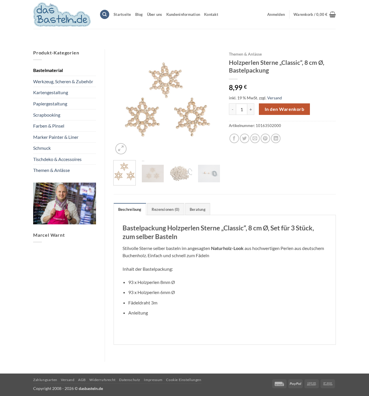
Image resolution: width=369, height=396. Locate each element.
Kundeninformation (183, 14)
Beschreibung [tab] (130, 209)
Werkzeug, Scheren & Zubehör (63, 81)
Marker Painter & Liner (55, 137)
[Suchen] (104, 14)
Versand (274, 97)
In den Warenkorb (284, 109)
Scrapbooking (46, 115)
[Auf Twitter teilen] (244, 138)
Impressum (153, 380)
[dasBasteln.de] (62, 14)
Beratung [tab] (198, 209)
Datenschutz (129, 380)
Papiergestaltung (50, 103)
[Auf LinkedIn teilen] (275, 138)
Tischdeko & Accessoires (57, 159)
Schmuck (42, 148)
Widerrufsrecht (102, 380)
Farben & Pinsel (48, 125)
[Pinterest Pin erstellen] (265, 138)
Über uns (154, 14)
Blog (139, 14)
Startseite (122, 14)
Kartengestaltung (50, 92)
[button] (314, 14)
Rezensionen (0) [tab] (166, 209)
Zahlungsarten (45, 380)
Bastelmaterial (48, 70)
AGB (82, 380)
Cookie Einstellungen (183, 380)
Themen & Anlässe (51, 170)
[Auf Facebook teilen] (234, 138)
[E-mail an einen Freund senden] (255, 138)
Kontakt (211, 14)
